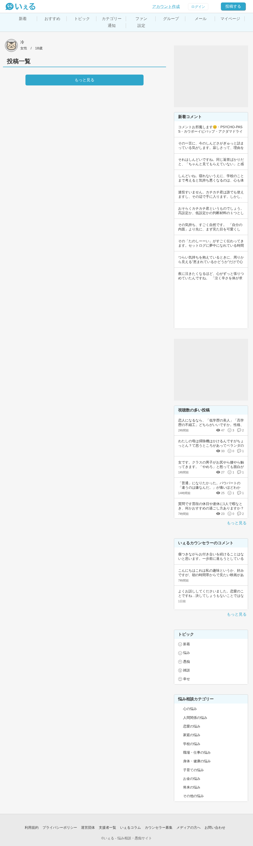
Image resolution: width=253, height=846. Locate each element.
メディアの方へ (188, 827)
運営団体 (88, 827)
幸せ (186, 679)
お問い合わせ (215, 827)
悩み (186, 653)
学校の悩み (191, 744)
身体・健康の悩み (197, 761)
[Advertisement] (211, 76)
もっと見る (237, 523)
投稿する (233, 6)
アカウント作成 (166, 6)
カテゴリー (112, 19)
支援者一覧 (107, 827)
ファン (141, 19)
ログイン (198, 7)
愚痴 (186, 662)
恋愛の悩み (191, 726)
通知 (112, 25)
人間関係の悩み (195, 718)
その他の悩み (193, 796)
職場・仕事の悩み (197, 752)
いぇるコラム (130, 827)
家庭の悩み (191, 735)
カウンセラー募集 (158, 827)
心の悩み (190, 709)
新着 (23, 19)
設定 (141, 25)
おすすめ (52, 19)
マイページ (230, 19)
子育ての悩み (193, 770)
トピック (82, 19)
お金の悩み (191, 779)
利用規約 (32, 827)
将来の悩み (191, 787)
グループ (171, 19)
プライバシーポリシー (59, 827)
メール (201, 19)
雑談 (186, 670)
